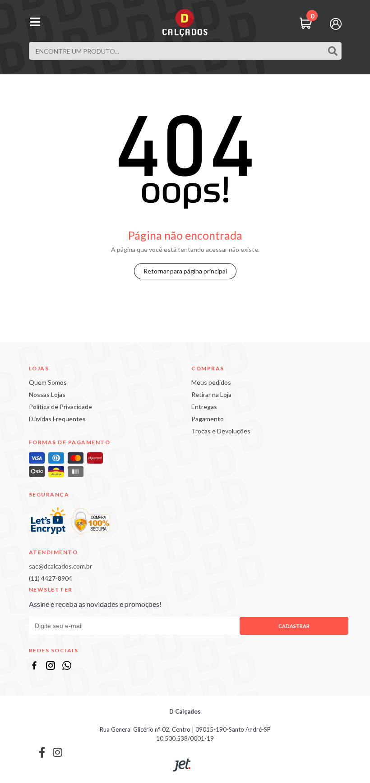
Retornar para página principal (185, 271)
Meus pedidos (211, 382)
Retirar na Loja (211, 394)
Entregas (204, 406)
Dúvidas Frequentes (57, 419)
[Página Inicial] (185, 23)
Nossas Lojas (47, 394)
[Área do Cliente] (336, 23)
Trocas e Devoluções (220, 431)
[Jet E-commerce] (182, 765)
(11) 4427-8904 (50, 578)
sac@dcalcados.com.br (60, 566)
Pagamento (207, 419)
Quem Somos (48, 382)
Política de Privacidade (60, 406)
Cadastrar (294, 626)
